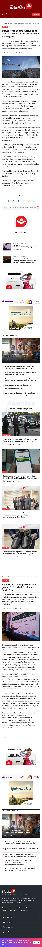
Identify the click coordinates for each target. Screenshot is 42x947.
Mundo (10, 23)
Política (10, 577)
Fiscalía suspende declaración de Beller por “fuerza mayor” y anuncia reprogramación (20, 367)
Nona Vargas (8, 360)
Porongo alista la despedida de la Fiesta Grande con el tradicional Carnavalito (19, 356)
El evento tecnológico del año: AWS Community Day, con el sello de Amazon (21, 373)
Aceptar (36, 942)
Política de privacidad (14, 942)
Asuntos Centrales (21, 232)
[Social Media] (21, 917)
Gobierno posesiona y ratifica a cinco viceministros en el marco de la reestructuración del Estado (18, 387)
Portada (4, 23)
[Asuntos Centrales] (21, 6)
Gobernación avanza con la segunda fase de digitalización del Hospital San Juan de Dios (20, 380)
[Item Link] (21, 424)
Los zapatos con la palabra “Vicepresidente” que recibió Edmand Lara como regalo (21, 394)
